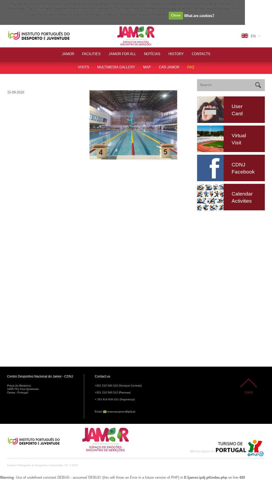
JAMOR (68, 54)
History (176, 54)
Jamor (122, 27)
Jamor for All (122, 54)
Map (147, 67)
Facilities (91, 54)
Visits (83, 67)
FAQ (190, 67)
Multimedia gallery (116, 67)
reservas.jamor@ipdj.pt (121, 411)
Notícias (152, 54)
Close (175, 15)
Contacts (201, 54)
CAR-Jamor (169, 67)
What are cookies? (199, 15)
